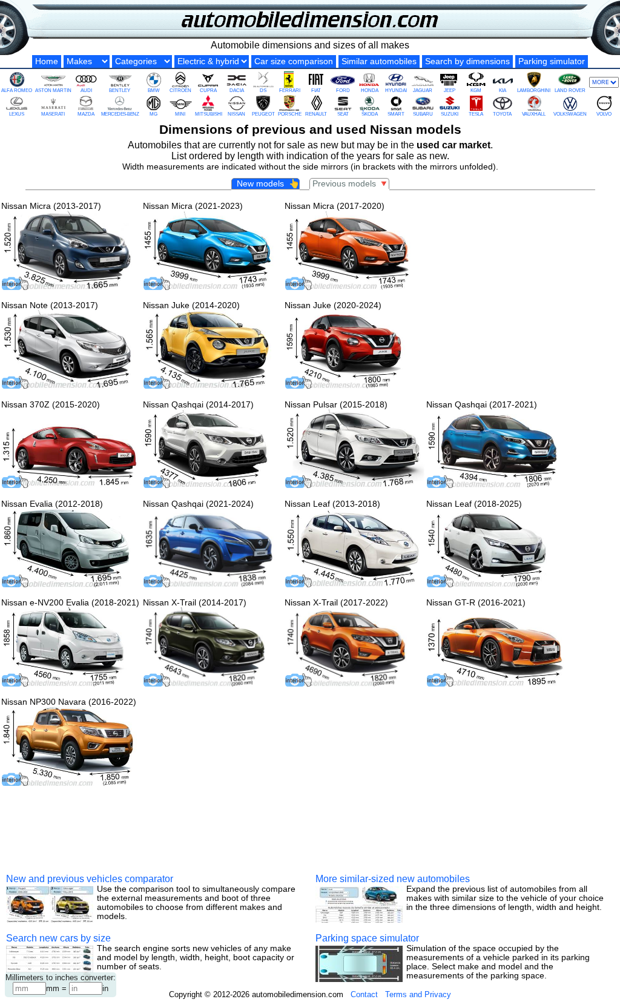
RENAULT (316, 114)
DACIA (236, 90)
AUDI (86, 90)
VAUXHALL (534, 114)
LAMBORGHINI (533, 90)
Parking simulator (551, 61)
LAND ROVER (570, 90)
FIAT (316, 90)
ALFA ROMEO (16, 90)
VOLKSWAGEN (570, 114)
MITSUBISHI (208, 114)
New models (266, 183)
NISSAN (236, 114)
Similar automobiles (379, 61)
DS (263, 90)
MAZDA (86, 114)
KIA (502, 90)
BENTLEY (119, 90)
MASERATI (53, 114)
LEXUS (16, 114)
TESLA (476, 114)
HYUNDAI (396, 90)
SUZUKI (449, 114)
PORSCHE (290, 114)
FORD (343, 90)
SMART (396, 114)
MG (153, 114)
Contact (364, 994)
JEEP (449, 90)
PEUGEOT (263, 114)
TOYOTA (502, 114)
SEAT (343, 114)
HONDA (369, 90)
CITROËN (180, 90)
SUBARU (423, 114)
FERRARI (289, 90)
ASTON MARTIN (53, 90)
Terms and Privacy (418, 994)
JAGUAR (422, 90)
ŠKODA (369, 114)
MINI (180, 114)
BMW (154, 90)
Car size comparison (293, 61)
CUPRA (208, 90)
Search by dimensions (467, 61)
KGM (475, 90)
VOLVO (604, 114)
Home (46, 61)
